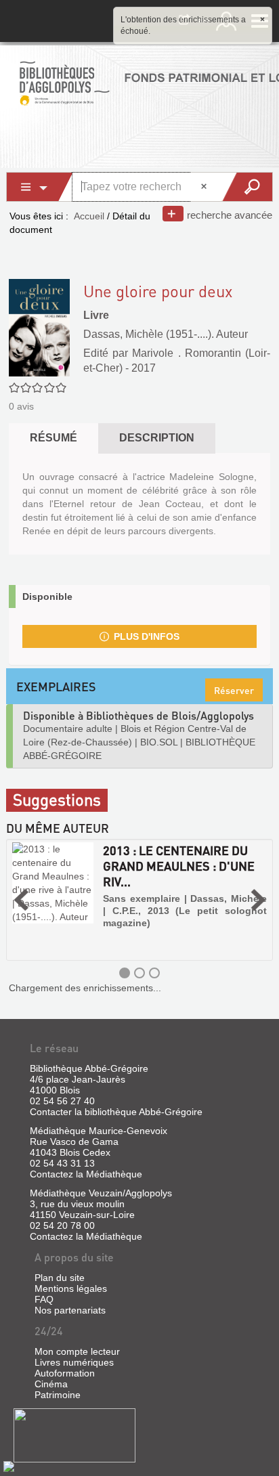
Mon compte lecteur (77, 1351)
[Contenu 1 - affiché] (124, 973)
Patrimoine (58, 1394)
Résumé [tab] (53, 437)
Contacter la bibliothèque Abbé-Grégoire (116, 1111)
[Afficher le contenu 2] (139, 973)
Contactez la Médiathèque (86, 1174)
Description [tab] (156, 437)
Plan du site (60, 1277)
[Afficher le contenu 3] (154, 973)
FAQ (44, 1299)
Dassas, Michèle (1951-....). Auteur (165, 334)
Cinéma (51, 1384)
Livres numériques (74, 1362)
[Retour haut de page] (8, 1466)
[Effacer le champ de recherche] (205, 187)
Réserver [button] (234, 690)
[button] (21, 900)
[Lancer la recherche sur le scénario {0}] (246, 187)
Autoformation (65, 1373)
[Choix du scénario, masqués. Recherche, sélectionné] (40, 187)
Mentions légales (71, 1288)
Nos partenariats (70, 1310)
